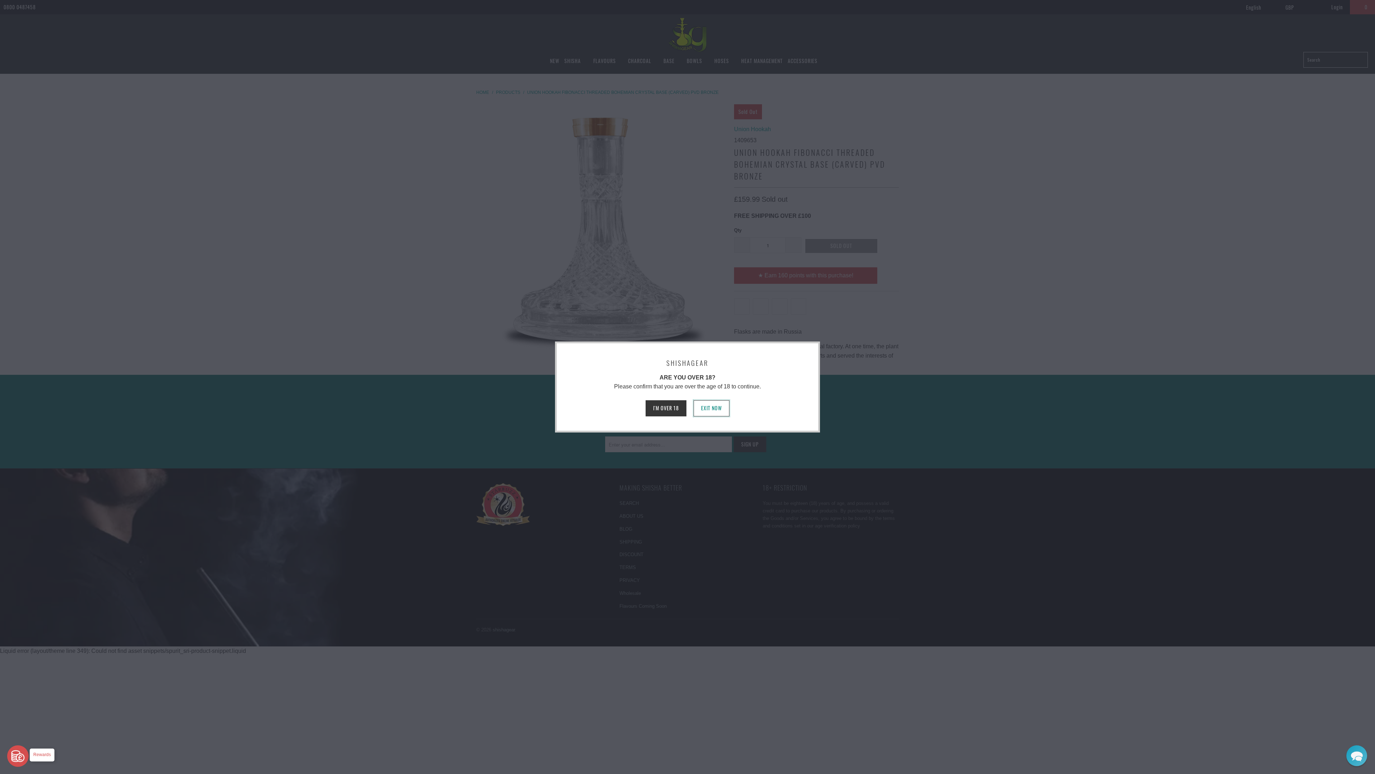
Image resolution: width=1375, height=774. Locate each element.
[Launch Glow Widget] (18, 756)
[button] (1356, 755)
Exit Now (711, 408)
